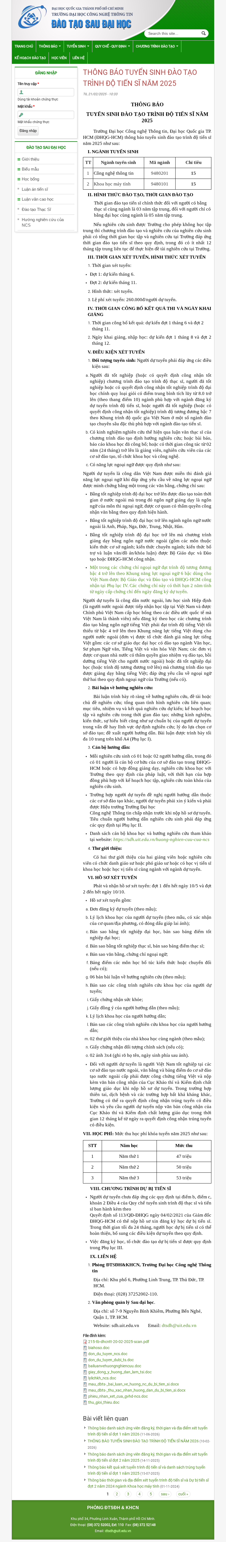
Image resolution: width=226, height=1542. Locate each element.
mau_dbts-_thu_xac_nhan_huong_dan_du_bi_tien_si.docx (136, 1390)
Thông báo (48, 46)
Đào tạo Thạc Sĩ (36, 209)
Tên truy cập (28, 84)
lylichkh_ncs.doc (102, 1378)
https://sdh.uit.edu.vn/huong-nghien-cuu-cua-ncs (161, 839)
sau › (165, 1494)
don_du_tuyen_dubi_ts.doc (111, 1360)
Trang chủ (24, 46)
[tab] (46, 159)
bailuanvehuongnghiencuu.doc (114, 1366)
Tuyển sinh (77, 46)
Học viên (59, 58)
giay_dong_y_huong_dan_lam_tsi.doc (120, 1372)
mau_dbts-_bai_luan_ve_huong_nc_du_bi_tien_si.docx (133, 1384)
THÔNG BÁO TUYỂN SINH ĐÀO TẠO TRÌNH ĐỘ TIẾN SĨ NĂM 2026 (143, 1441)
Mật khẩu (26, 106)
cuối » (183, 1494)
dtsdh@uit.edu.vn (179, 1325)
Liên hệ (78, 58)
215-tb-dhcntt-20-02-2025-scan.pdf (118, 1341)
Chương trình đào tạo (156, 46)
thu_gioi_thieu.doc (103, 1402)
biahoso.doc (98, 1347)
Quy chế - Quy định (111, 46)
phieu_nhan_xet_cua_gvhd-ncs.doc (118, 1396)
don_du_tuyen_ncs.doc (107, 1354)
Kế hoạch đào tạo (30, 58)
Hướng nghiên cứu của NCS (43, 222)
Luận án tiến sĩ (35, 189)
